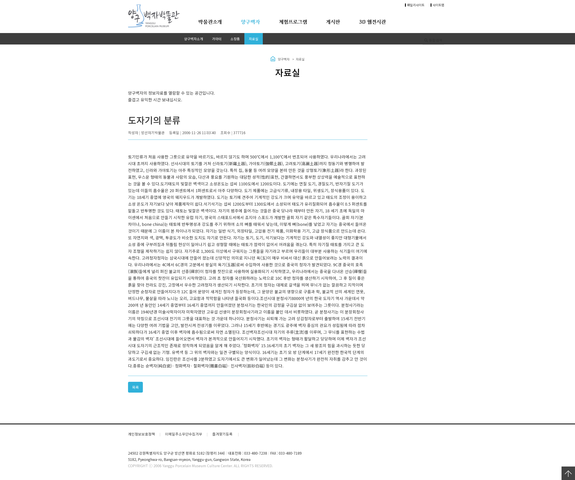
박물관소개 (210, 22)
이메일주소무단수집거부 (183, 434)
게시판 (333, 22)
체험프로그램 (293, 22)
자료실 (253, 38)
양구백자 (250, 22)
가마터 (216, 38)
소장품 (235, 38)
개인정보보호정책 (141, 434)
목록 (135, 387)
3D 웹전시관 (372, 22)
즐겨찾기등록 (222, 434)
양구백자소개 (193, 38)
